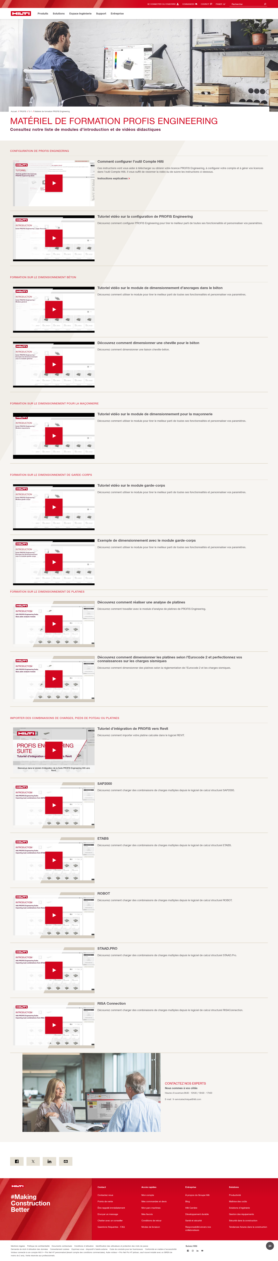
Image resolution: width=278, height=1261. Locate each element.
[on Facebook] (17, 1161)
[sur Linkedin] (49, 1161)
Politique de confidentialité (38, 1246)
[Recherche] (265, 4)
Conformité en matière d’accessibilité (161, 1249)
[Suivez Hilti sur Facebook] (188, 1250)
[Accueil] (21, 13)
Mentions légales (18, 1246)
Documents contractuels (62, 1246)
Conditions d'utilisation (84, 1246)
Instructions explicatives (112, 178)
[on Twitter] (33, 1161)
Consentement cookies (59, 1249)
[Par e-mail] (66, 1161)
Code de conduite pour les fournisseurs (126, 1249)
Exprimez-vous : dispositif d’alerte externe (89, 1249)
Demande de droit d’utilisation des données (29, 1249)
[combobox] (248, 4)
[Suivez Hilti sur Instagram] (192, 1250)
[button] (54, 183)
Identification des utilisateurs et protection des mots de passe (122, 1246)
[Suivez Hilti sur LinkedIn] (197, 1250)
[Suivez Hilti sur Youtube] (202, 1250)
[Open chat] (270, 1246)
